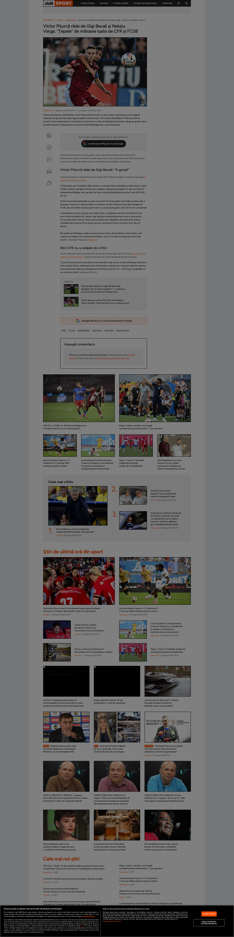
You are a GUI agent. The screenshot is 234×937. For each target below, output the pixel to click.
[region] (117, 921)
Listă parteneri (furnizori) (112, 921)
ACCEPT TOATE (209, 914)
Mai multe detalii (89, 916)
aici (82, 926)
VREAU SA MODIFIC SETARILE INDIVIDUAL (209, 923)
